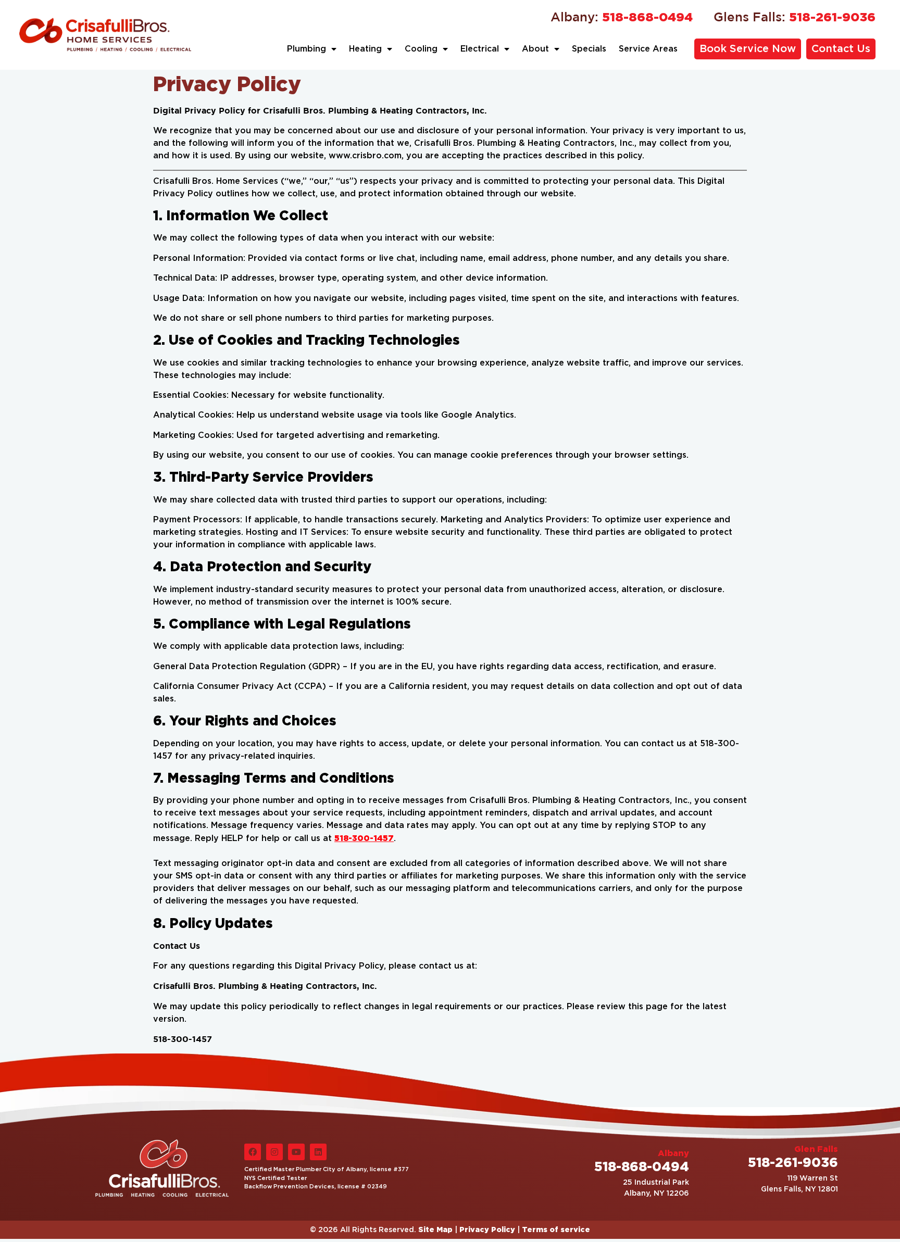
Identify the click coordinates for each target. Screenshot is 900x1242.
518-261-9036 (795, 16)
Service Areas (648, 49)
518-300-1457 (364, 838)
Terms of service (556, 1229)
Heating (365, 49)
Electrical (479, 49)
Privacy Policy (487, 1229)
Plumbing (306, 49)
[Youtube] (296, 1152)
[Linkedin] (318, 1152)
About (535, 49)
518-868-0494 (622, 16)
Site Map (435, 1229)
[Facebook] (252, 1152)
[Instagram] (274, 1152)
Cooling (421, 49)
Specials (589, 49)
